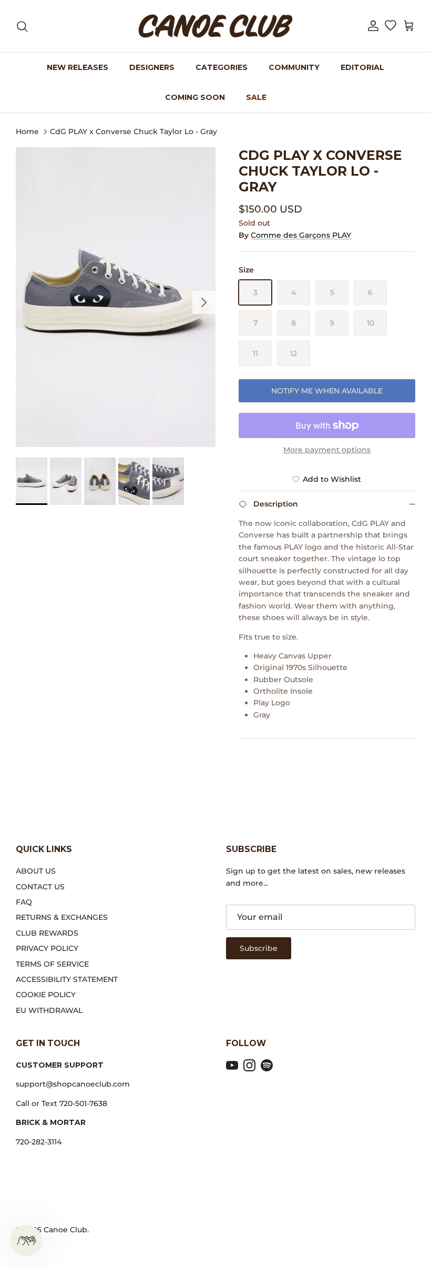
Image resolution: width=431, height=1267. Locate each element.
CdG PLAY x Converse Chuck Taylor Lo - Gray (133, 131)
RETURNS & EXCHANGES (62, 917)
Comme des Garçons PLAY (301, 235)
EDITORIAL (362, 67)
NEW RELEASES (77, 67)
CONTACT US (40, 886)
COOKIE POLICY (46, 994)
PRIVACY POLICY (47, 948)
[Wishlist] (390, 26)
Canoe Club (65, 1229)
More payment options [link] (327, 449)
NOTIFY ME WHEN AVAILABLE (327, 391)
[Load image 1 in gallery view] (116, 297)
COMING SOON (195, 97)
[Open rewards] (26, 1240)
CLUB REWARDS (47, 933)
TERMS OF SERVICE (52, 964)
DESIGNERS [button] (152, 67)
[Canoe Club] (215, 26)
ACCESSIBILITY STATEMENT (67, 979)
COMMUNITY (294, 67)
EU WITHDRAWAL (49, 1010)
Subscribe (259, 948)
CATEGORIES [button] (222, 67)
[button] (373, 26)
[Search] (22, 26)
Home (27, 131)
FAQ (24, 902)
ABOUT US (36, 871)
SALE (256, 97)
